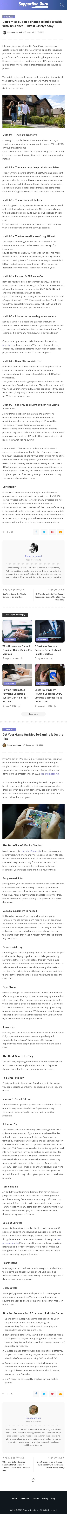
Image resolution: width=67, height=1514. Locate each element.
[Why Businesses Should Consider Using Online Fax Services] (17, 631)
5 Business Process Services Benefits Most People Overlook (48, 650)
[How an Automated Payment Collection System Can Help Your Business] (17, 675)
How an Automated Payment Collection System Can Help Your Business (14, 695)
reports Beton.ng (50, 773)
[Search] (61, 5)
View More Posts (33, 560)
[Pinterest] (52, 532)
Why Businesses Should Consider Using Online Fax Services (17, 650)
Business (8, 17)
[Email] (60, 532)
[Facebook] (36, 532)
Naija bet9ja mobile (32, 851)
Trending (9, 729)
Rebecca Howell (14, 32)
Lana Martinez (14, 745)
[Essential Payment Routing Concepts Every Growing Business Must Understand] (50, 675)
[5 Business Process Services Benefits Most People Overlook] (50, 631)
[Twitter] (44, 532)
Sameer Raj (12, 1506)
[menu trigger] (6, 5)
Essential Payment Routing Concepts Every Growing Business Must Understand (48, 695)
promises (7, 345)
